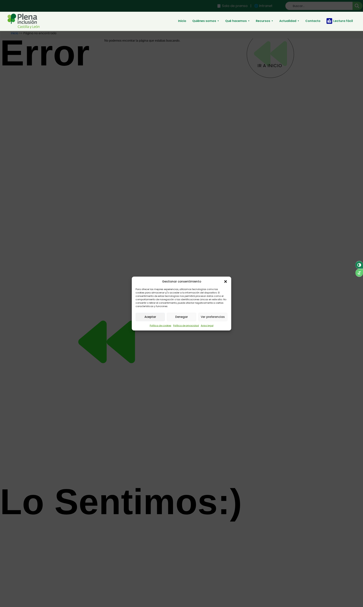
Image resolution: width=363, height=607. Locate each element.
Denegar (181, 317)
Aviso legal (207, 325)
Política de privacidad (186, 325)
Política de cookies (160, 325)
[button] (225, 281)
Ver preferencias (213, 317)
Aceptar (150, 317)
